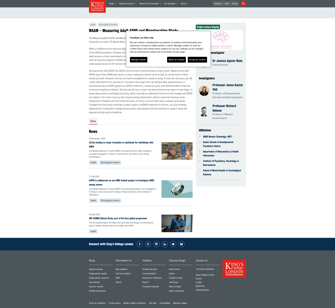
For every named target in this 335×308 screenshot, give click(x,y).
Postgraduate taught (101, 274)
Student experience (101, 291)
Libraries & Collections (154, 278)
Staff (227, 4)
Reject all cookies (176, 60)
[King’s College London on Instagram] (156, 244)
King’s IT (154, 283)
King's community (181, 291)
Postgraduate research (101, 278)
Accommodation (154, 274)
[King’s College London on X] (148, 244)
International (101, 283)
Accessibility (165, 303)
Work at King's (181, 287)
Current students (127, 274)
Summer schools (101, 287)
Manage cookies (180, 303)
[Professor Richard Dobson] (206, 112)
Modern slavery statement (135, 303)
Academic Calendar (154, 287)
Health (93, 162)
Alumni (235, 4)
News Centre (181, 270)
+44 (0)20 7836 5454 (205, 269)
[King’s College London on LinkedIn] (165, 244)
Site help (152, 303)
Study (113, 4)
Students (218, 4)
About (185, 4)
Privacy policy (114, 303)
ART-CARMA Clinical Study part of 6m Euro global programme (118, 218)
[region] (168, 49)
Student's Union (181, 278)
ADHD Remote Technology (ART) (217, 136)
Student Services (128, 4)
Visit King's (181, 283)
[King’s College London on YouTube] (173, 244)
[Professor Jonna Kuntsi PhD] (206, 91)
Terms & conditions (97, 303)
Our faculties (171, 4)
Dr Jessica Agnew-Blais (227, 61)
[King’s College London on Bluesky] (181, 244)
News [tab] (93, 121)
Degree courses (101, 270)
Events (181, 274)
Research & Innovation (151, 4)
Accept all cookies (197, 60)
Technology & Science (110, 162)
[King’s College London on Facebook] (139, 244)
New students (127, 270)
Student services (154, 270)
